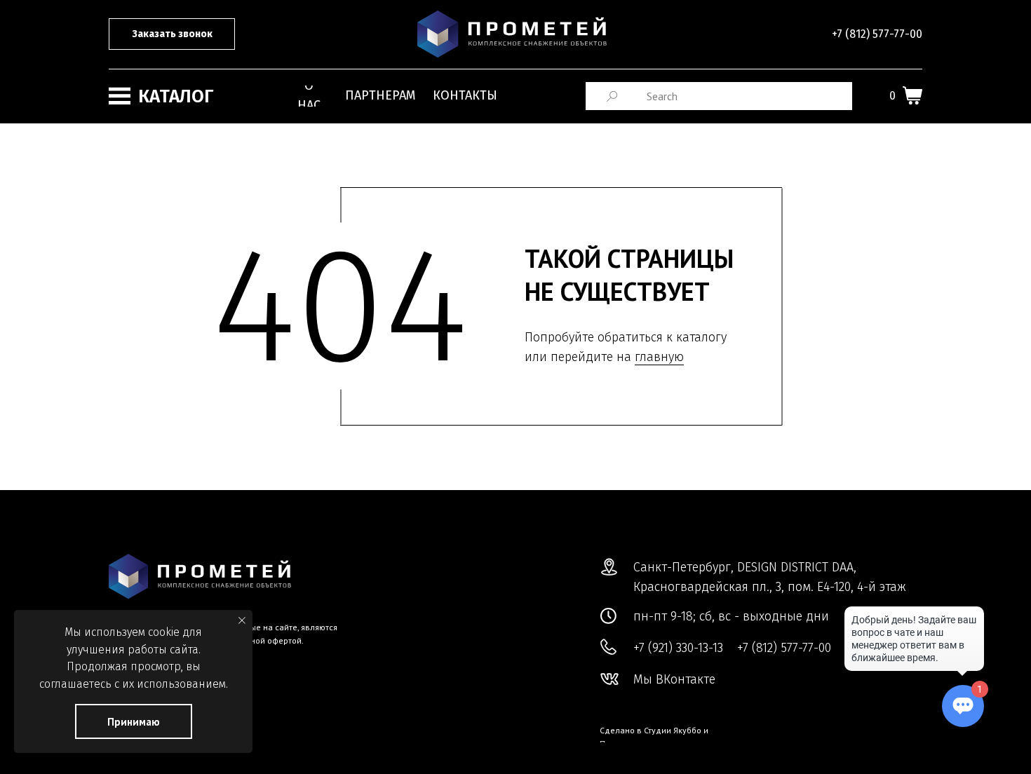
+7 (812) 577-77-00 (877, 34)
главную (659, 357)
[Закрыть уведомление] (242, 620)
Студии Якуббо (672, 730)
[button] (172, 34)
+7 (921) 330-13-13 (678, 648)
